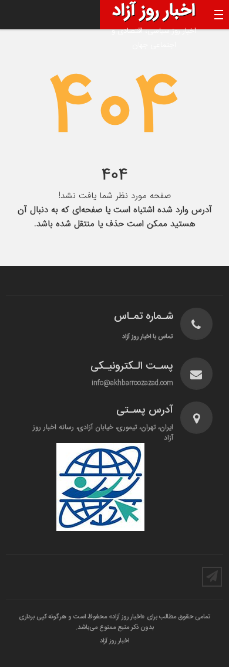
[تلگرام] (212, 577)
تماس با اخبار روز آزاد (147, 337)
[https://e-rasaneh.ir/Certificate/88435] (100, 487)
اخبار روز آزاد (114, 641)
